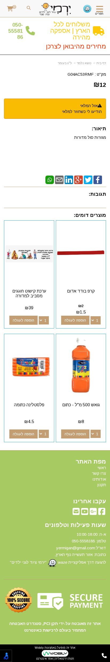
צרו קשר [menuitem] (99, 473)
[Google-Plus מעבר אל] (93, 513)
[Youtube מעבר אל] (84, 513)
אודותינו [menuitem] (99, 479)
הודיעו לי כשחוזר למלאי (82, 111)
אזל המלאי (89, 105)
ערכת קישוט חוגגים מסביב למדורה (29, 293)
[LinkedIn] (69, 179)
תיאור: (99, 128)
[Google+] (78, 179)
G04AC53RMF (81, 74)
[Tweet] (88, 179)
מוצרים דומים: (90, 215)
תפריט (99, 13)
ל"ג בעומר (65, 63)
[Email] (59, 179)
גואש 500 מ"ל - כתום (81, 405)
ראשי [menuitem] (101, 467)
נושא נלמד (84, 63)
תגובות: (97, 194)
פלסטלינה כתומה (29, 405)
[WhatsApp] (49, 179)
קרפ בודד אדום (81, 291)
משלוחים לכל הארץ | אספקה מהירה (70, 31)
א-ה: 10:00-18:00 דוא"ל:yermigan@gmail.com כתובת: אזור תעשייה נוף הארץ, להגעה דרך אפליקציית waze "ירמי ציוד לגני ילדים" (58, 548)
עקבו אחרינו (89, 501)
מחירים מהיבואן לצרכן (76, 46)
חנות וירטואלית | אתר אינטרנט (55, 658)
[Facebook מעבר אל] (101, 513)
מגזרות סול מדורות (89, 137)
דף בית (101, 63)
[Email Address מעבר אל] (76, 513)
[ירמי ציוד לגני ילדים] (55, 9)
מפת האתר (91, 461)
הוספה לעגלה (75, 320)
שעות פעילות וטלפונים (75, 525)
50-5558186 (15, 31)
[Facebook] (97, 179)
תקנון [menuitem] (101, 484)
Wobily (39, 647)
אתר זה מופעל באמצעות (55, 653)
